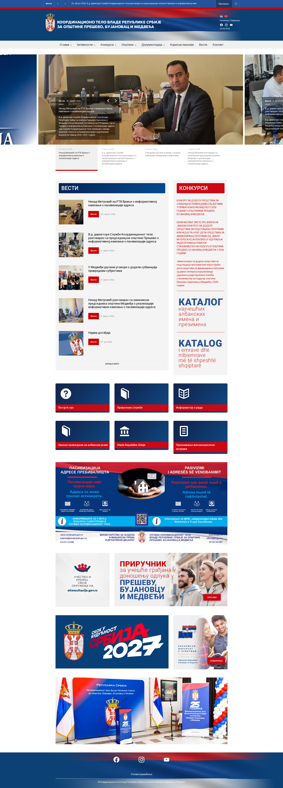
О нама (64, 44)
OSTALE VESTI (112, 364)
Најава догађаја (99, 332)
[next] (117, 100)
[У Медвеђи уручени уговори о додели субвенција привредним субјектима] (71, 277)
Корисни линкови (182, 44)
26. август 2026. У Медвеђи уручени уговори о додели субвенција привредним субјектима (152, 3)
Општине (128, 44)
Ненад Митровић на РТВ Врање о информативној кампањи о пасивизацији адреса (122, 203)
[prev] (110, 100)
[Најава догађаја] (71, 343)
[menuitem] (222, 16)
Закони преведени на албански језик (83, 445)
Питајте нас (66, 407)
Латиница (224, 20)
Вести (49, 3)
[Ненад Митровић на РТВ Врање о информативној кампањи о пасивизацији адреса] (71, 212)
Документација (152, 44)
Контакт (218, 44)
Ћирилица (235, 20)
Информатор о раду (189, 407)
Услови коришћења (141, 774)
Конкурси (107, 44)
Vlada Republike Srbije (131, 445)
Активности (85, 44)
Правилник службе (130, 407)
